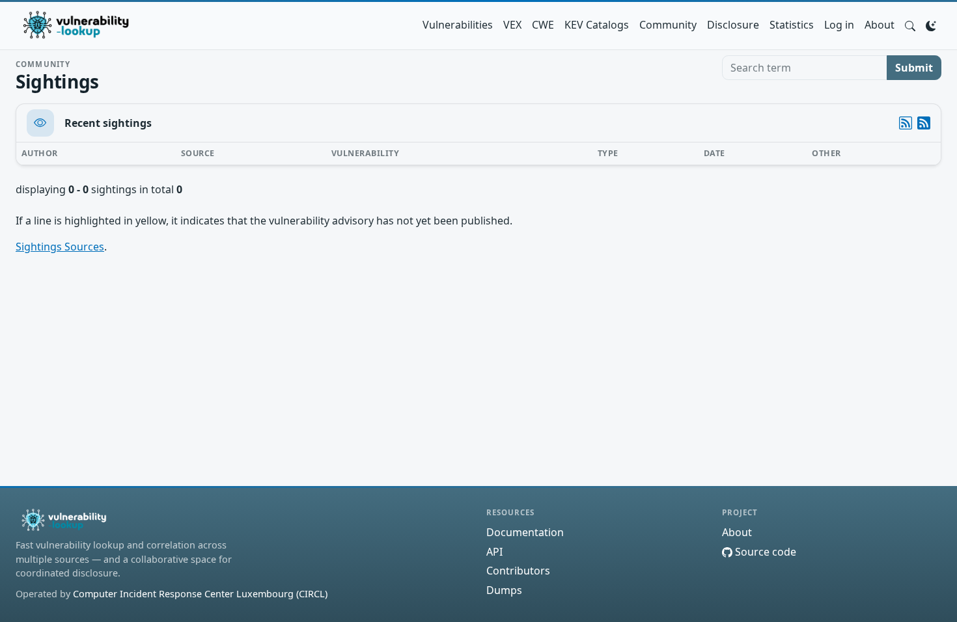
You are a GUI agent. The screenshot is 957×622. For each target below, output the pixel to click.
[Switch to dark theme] (931, 25)
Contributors (518, 570)
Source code (764, 552)
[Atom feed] (905, 122)
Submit (914, 68)
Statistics (792, 25)
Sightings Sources (60, 246)
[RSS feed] (923, 122)
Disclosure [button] (733, 25)
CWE (543, 25)
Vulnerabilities (458, 25)
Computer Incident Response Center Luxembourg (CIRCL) (200, 594)
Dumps (504, 590)
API (494, 552)
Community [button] (668, 25)
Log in (839, 25)
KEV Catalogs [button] (596, 25)
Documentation (525, 532)
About (880, 25)
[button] (910, 25)
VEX (512, 25)
